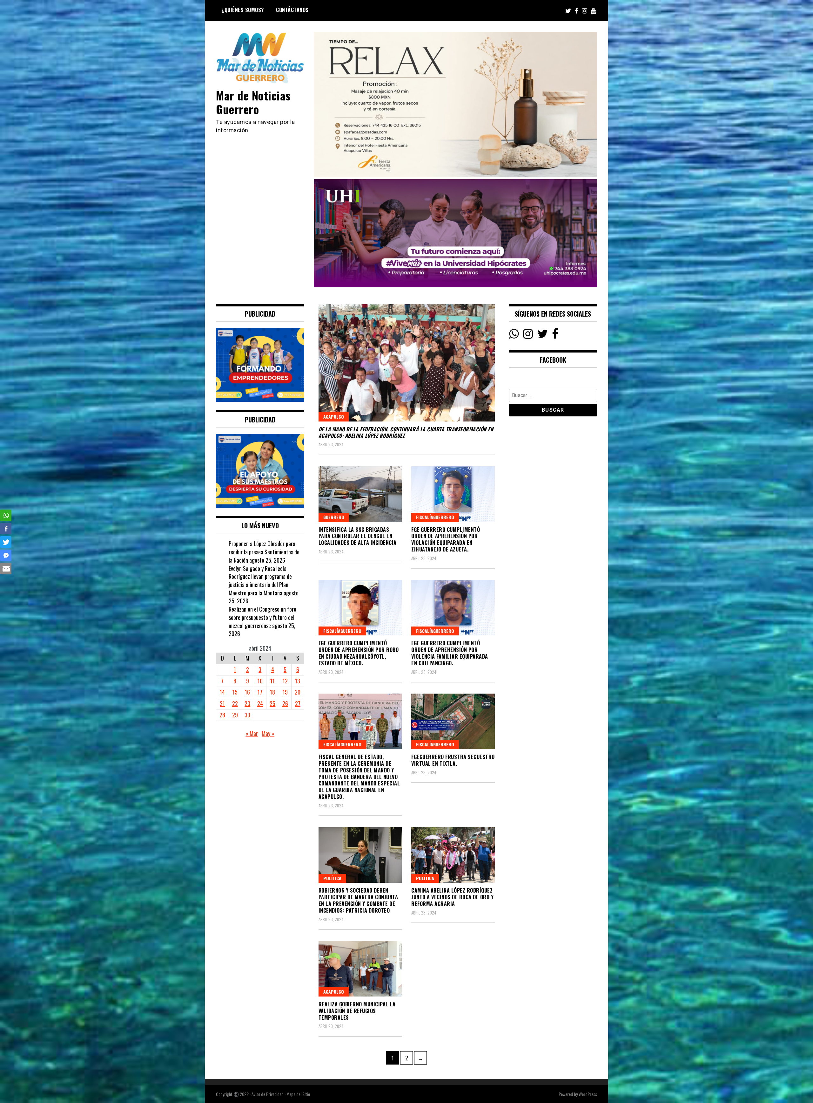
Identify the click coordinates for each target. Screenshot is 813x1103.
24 (260, 703)
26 (285, 703)
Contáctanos (292, 10)
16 (247, 692)
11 (272, 681)
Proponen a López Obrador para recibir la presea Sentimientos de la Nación (264, 551)
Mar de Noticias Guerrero (253, 102)
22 (235, 703)
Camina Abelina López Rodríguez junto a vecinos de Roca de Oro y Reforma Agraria (452, 897)
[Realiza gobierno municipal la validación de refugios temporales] (360, 969)
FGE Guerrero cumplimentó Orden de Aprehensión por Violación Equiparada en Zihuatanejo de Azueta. (445, 539)
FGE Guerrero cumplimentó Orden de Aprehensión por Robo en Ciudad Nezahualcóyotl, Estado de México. (359, 653)
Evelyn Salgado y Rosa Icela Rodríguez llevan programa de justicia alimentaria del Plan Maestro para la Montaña (260, 580)
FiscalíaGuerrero (435, 517)
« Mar (251, 733)
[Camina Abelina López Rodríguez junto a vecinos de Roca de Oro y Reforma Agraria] (453, 855)
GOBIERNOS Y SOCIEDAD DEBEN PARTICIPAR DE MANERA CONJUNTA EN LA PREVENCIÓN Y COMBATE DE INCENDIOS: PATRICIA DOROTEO (358, 900)
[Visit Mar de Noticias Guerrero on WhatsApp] (514, 335)
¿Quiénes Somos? (242, 10)
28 (222, 715)
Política (332, 878)
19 (285, 692)
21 (222, 703)
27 (297, 703)
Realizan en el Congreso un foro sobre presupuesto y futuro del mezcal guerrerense (262, 617)
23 (247, 703)
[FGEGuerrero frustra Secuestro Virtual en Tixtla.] (453, 721)
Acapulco (333, 416)
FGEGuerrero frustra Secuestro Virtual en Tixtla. (453, 760)
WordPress (588, 1094)
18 (272, 692)
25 (272, 703)
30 (247, 715)
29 (235, 715)
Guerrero (333, 517)
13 (297, 681)
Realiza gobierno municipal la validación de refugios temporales (357, 1010)
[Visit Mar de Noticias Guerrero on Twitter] (542, 335)
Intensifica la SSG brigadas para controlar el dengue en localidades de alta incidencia (358, 536)
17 (260, 692)
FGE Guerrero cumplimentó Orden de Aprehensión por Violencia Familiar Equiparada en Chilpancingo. (449, 653)
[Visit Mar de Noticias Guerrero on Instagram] (528, 335)
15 (235, 692)
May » (268, 733)
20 (297, 692)
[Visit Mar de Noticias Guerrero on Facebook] (555, 335)
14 (222, 692)
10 (260, 681)
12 (285, 681)
